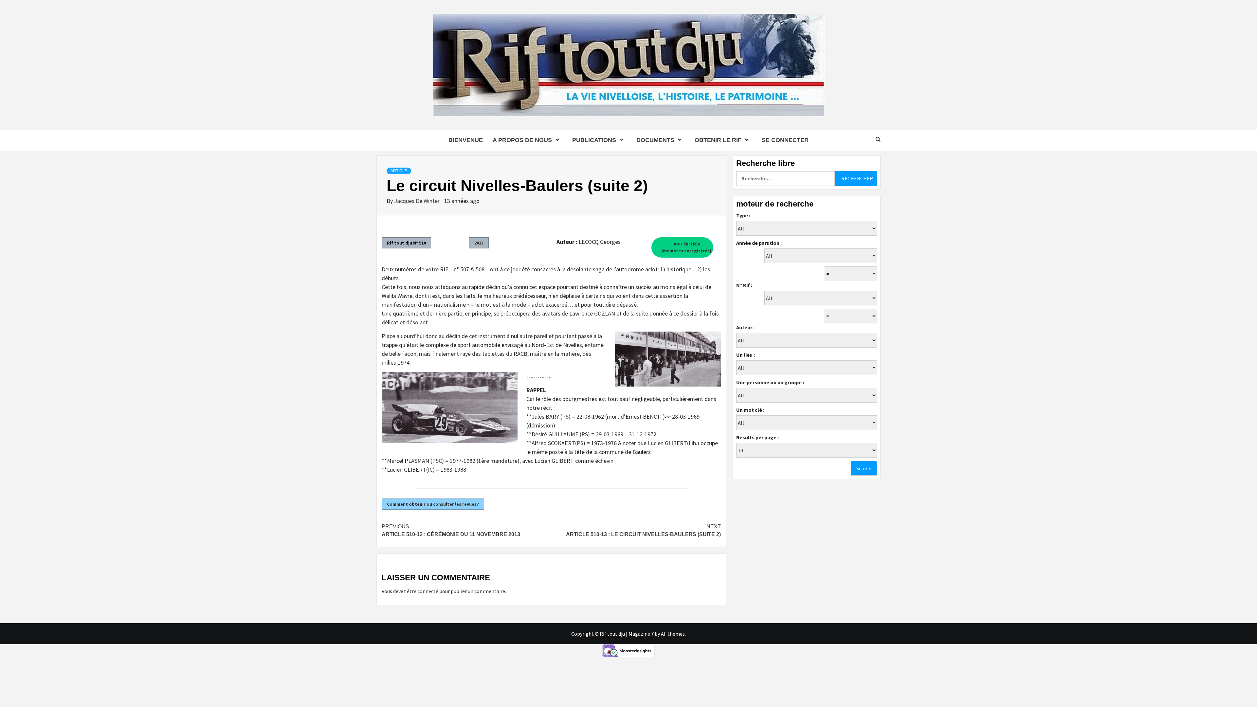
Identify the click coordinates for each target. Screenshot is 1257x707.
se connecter (785, 140)
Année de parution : (759, 243)
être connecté (422, 591)
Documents (655, 140)
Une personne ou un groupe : (770, 382)
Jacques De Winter (417, 201)
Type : (743, 215)
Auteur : (745, 327)
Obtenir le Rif (718, 140)
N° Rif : (744, 285)
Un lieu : (745, 355)
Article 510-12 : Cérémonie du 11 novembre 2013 (451, 530)
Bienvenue (465, 140)
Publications (594, 140)
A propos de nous (522, 140)
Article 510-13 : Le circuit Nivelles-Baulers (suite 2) (643, 530)
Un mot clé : (750, 410)
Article (399, 171)
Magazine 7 (641, 633)
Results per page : (757, 437)
